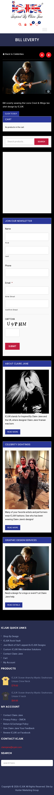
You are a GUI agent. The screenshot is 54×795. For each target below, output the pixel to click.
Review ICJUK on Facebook (16, 732)
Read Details (13, 605)
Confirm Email (11, 310)
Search (41, 142)
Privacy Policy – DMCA (14, 719)
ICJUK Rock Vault (12, 640)
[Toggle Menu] (45, 29)
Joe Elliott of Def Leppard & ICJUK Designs (24, 645)
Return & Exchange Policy (15, 724)
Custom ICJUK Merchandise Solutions (22, 649)
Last (7, 256)
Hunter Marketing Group (27, 790)
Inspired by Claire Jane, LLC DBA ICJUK (27, 10)
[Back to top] (45, 786)
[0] (30, 24)
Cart (5, 658)
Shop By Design (11, 636)
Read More (12, 432)
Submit (12, 346)
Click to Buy (11, 114)
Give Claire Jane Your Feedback (18, 728)
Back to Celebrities (14, 54)
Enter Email (10, 296)
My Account (9, 662)
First (7, 243)
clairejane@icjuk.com (11, 747)
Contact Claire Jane (13, 653)
